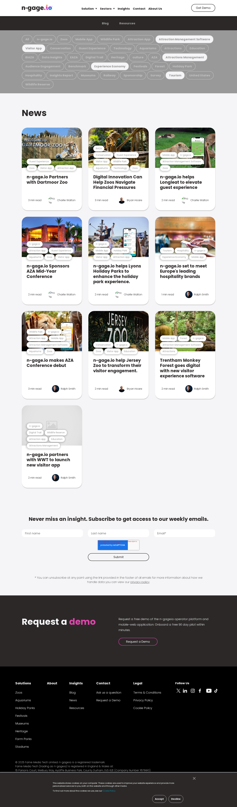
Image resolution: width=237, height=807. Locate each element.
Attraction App (139, 39)
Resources (127, 23)
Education (197, 48)
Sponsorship (133, 75)
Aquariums (147, 48)
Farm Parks (23, 739)
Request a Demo (138, 642)
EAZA (74, 57)
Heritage (118, 57)
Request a (59, 622)
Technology (123, 48)
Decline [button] (176, 799)
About (52, 683)
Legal (137, 683)
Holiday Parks (25, 708)
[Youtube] (210, 692)
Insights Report (61, 75)
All (27, 39)
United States (199, 75)
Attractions (173, 48)
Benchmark (77, 66)
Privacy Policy (143, 700)
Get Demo (203, 8)
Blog (105, 23)
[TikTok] (218, 692)
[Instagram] (194, 692)
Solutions (23, 683)
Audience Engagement (42, 66)
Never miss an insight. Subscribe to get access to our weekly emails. (118, 519)
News (34, 113)
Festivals (140, 66)
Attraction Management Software (184, 39)
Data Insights (52, 57)
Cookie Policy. (109, 790)
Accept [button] (159, 799)
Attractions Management (185, 57)
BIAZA (29, 57)
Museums (88, 75)
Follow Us (182, 683)
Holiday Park (182, 66)
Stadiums (22, 747)
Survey (155, 75)
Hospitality (33, 75)
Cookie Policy (142, 708)
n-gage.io (44, 39)
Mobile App (84, 39)
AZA (154, 57)
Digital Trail (94, 57)
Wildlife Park (110, 39)
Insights (124, 9)
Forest (160, 66)
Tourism (175, 75)
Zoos (64, 39)
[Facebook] (202, 692)
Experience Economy (109, 66)
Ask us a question (108, 692)
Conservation (60, 48)
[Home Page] (37, 8)
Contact (139, 9)
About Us (155, 9)
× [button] (193, 778)
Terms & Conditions (147, 692)
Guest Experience (92, 48)
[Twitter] (179, 692)
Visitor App (33, 48)
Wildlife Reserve (37, 84)
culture (138, 57)
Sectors (106, 9)
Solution (87, 9)
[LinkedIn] (187, 692)
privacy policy (139, 582)
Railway (110, 75)
